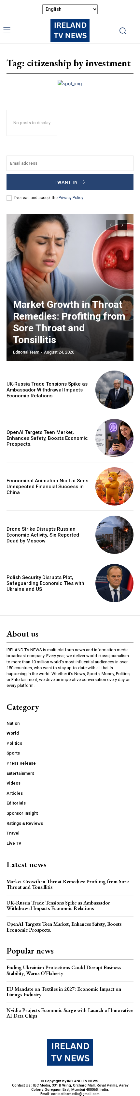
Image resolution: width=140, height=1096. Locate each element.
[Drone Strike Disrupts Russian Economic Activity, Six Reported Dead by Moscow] (114, 535)
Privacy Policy (71, 197)
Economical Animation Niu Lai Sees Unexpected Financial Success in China (47, 486)
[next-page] (122, 225)
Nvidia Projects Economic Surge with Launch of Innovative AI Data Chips (70, 1013)
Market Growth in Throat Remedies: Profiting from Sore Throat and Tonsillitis (69, 322)
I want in (66, 182)
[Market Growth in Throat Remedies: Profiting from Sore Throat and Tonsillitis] (70, 287)
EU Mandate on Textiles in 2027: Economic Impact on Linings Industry (64, 992)
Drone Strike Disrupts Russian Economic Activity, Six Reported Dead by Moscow (43, 535)
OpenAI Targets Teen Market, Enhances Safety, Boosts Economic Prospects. (47, 438)
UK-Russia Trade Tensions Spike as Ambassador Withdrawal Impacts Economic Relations (47, 390)
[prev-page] (110, 225)
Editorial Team (26, 352)
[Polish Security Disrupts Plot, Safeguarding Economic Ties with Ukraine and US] (114, 583)
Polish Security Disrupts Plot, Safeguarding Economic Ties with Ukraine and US (45, 583)
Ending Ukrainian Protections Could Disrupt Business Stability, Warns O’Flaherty (64, 970)
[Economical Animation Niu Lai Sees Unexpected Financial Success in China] (114, 486)
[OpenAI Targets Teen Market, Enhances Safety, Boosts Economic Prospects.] (114, 438)
